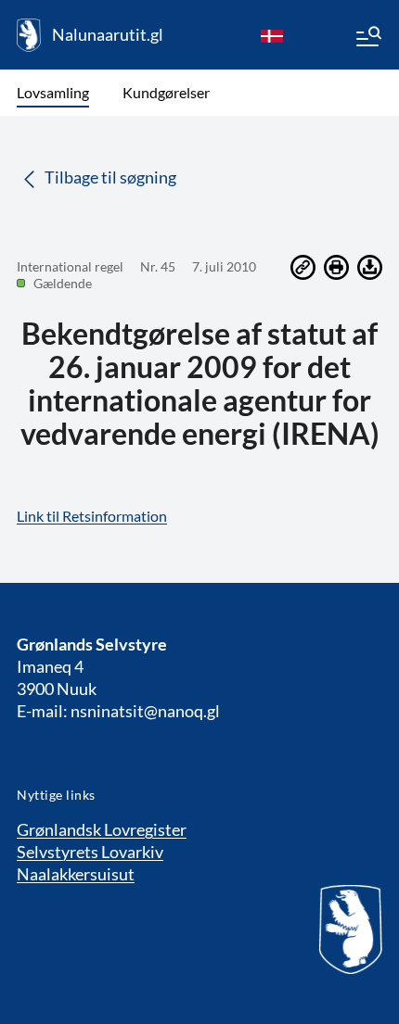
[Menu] (367, 39)
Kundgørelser (166, 92)
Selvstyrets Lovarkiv (90, 851)
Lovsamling (53, 92)
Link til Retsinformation (92, 516)
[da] (272, 35)
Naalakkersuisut (76, 874)
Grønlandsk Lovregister (102, 829)
